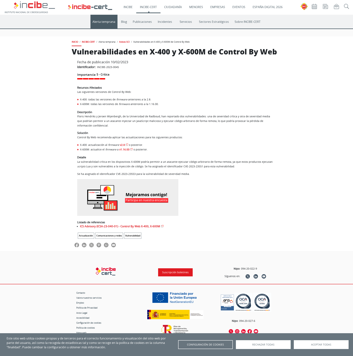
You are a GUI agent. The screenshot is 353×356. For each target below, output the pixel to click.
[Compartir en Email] (113, 244)
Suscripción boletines (175, 272)
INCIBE (128, 7)
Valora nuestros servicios (89, 297)
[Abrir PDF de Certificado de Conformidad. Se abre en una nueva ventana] (227, 301)
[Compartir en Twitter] (91, 244)
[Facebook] (249, 331)
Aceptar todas (321, 344)
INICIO (75, 41)
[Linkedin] (256, 276)
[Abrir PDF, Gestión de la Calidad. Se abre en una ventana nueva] (262, 302)
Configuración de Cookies (205, 344)
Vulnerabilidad (132, 235)
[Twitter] (247, 276)
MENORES (196, 7)
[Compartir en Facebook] (76, 244)
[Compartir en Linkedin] (84, 244)
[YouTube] (264, 276)
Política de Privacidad (86, 307)
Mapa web (81, 332)
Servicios (186, 22)
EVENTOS (238, 7)
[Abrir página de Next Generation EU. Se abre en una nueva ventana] (175, 299)
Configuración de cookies (88, 322)
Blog (124, 22)
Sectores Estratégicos (214, 22)
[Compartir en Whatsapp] (106, 244)
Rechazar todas (263, 344)
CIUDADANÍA (173, 7)
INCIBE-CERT (148, 7)
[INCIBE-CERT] (106, 271)
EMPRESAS (217, 7)
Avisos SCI (124, 41)
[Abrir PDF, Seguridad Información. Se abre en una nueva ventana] (243, 302)
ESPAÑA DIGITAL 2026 (268, 7)
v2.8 (122, 145)
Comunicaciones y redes (109, 235)
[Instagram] (237, 331)
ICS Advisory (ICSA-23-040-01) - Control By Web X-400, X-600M (120, 226)
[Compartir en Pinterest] (99, 244)
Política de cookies (85, 327)
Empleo (80, 302)
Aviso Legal (81, 312)
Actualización (86, 235)
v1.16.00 (124, 149)
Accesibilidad (82, 317)
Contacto (80, 292)
